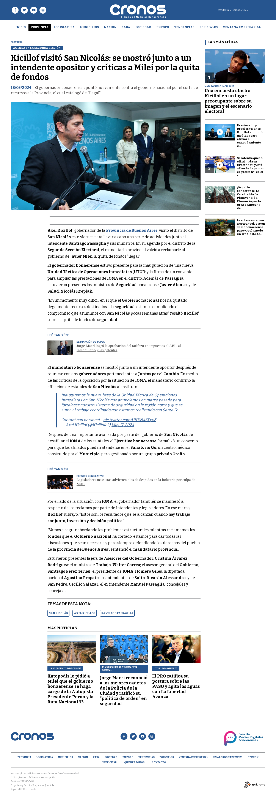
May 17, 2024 (122, 424)
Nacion (110, 27)
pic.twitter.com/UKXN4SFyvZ (129, 420)
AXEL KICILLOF (84, 613)
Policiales (208, 27)
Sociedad (143, 27)
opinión (253, 757)
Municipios (89, 27)
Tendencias (184, 27)
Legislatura (64, 27)
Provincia (40, 27)
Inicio (21, 27)
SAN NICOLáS (58, 613)
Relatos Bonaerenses (227, 757)
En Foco (162, 27)
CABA (126, 27)
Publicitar (109, 762)
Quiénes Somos (134, 762)
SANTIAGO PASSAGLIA (117, 613)
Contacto (159, 762)
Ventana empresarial (242, 27)
